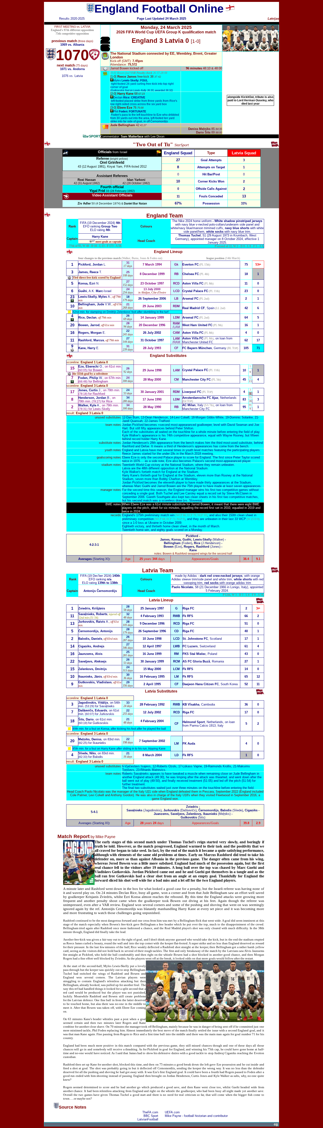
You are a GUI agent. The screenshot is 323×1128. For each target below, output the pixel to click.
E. (92, 332)
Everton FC (190, 264)
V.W (94, 304)
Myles (130, 80)
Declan (129, 97)
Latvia (144, 450)
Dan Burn (132, 417)
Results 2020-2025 (72, 18)
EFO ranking (100, 226)
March (215, 526)
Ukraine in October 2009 (164, 522)
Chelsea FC (190, 274)
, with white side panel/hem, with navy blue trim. (217, 226)
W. (90, 378)
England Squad (178, 153)
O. (90, 366)
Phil (129, 111)
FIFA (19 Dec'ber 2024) (96, 575)
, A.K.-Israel (94, 291)
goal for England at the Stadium (173, 475)
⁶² (93, 241)
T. (90, 272)
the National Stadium (179, 464)
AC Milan (189, 405)
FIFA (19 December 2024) (98, 223)
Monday (196, 530)
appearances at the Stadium (231, 482)
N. (88, 283)
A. (94, 296)
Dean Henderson (156, 417)
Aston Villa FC (192, 338)
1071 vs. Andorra (72, 69)
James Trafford (159, 421)
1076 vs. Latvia (72, 76)
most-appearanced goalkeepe (191, 424)
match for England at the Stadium (175, 472)
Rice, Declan (87, 317)
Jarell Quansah (132, 421)
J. (89, 390)
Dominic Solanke (241, 417)
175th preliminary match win (155, 515)
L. (92, 264)
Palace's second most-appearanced (216, 461)
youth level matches (199, 450)
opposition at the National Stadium (184, 468)
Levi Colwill (181, 417)
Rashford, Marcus (91, 340)
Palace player (172, 457)
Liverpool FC (191, 392)
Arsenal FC (190, 298)
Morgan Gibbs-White (209, 417)
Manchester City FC (196, 379)
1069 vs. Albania (72, 44)
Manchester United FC (197, 342)
